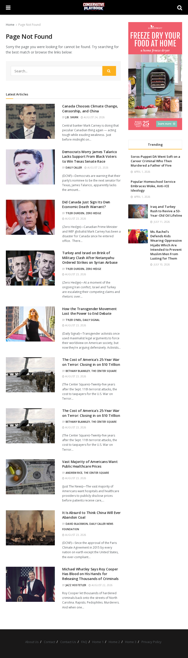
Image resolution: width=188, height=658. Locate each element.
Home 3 (130, 642)
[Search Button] (179, 7)
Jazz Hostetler (76, 585)
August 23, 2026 (97, 167)
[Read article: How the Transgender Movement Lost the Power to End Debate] (30, 324)
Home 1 (98, 642)
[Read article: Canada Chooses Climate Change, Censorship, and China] (30, 121)
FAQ (84, 642)
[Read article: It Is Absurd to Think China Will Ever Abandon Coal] (30, 527)
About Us (32, 642)
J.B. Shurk (72, 117)
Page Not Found (29, 25)
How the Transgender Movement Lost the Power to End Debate (89, 311)
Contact (49, 642)
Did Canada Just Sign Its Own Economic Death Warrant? (86, 204)
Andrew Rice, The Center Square (87, 472)
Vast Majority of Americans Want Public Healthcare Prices (90, 464)
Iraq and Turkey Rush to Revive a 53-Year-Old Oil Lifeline (166, 211)
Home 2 (114, 642)
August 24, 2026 (94, 117)
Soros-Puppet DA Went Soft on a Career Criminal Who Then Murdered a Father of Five (155, 161)
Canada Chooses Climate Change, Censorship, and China (90, 108)
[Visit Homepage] (93, 7)
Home (10, 25)
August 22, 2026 (102, 585)
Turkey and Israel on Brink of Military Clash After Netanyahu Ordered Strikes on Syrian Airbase (90, 257)
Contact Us (68, 642)
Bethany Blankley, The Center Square (91, 371)
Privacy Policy (151, 642)
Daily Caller (74, 167)
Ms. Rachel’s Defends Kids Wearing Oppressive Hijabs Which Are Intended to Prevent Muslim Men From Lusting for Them (166, 245)
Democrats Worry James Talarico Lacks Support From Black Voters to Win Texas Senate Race (89, 156)
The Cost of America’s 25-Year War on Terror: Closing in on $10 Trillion (91, 362)
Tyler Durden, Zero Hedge (83, 213)
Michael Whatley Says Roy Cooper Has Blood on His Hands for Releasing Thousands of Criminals (90, 574)
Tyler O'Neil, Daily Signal (83, 320)
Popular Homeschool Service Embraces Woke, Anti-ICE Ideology (153, 186)
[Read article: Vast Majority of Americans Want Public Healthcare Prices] (30, 476)
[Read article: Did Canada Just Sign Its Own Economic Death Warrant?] (30, 217)
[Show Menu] (8, 7)
